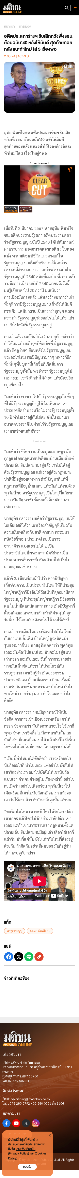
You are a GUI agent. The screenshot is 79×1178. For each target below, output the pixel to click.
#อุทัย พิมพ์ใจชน (40, 931)
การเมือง (25, 26)
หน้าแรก (9, 26)
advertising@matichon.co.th (30, 1099)
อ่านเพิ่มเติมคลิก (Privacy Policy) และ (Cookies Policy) (27, 1153)
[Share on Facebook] (8, 956)
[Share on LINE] (28, 956)
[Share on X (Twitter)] (18, 956)
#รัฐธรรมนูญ (14, 931)
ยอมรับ (27, 1166)
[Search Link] (66, 8)
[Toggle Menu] (74, 8)
